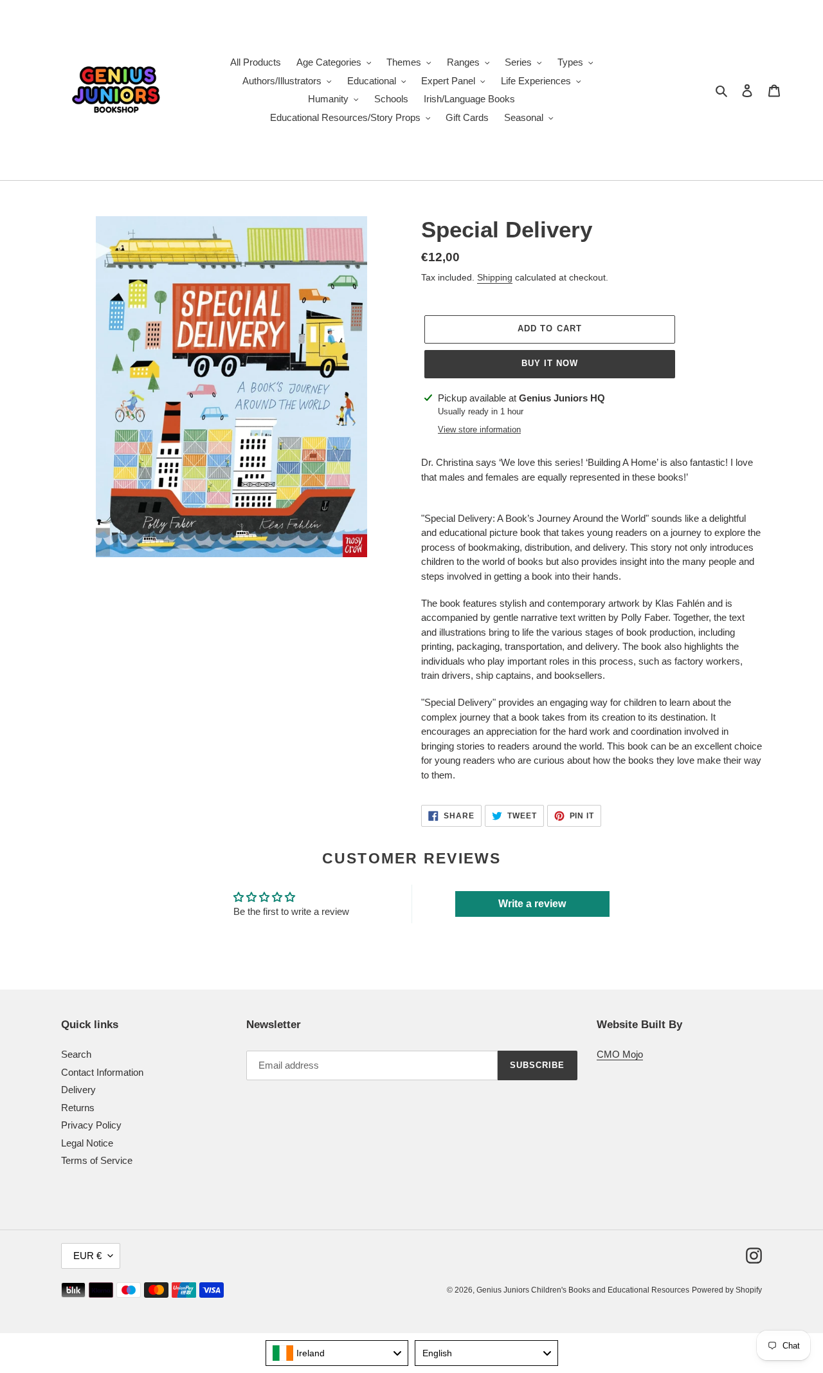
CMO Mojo (620, 1054)
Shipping (494, 277)
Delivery (78, 1089)
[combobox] (337, 1353)
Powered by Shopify (727, 1290)
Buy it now (549, 363)
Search (76, 1054)
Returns (78, 1107)
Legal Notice (87, 1143)
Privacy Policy (91, 1125)
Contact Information (102, 1072)
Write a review (532, 903)
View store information (479, 429)
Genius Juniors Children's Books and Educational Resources (582, 1290)
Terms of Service (96, 1160)
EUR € (87, 1255)
